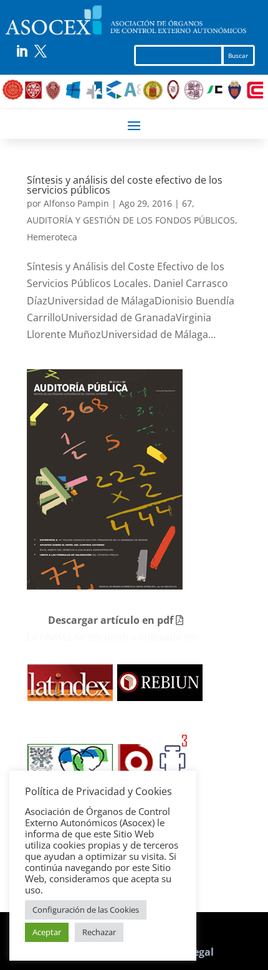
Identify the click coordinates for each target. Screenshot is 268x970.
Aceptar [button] (46, 932)
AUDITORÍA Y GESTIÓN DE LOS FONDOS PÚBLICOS (131, 220)
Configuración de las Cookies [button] (85, 909)
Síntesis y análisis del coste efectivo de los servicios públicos (125, 185)
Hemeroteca (52, 237)
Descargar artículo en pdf (112, 620)
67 (187, 203)
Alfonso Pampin (76, 203)
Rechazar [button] (99, 932)
